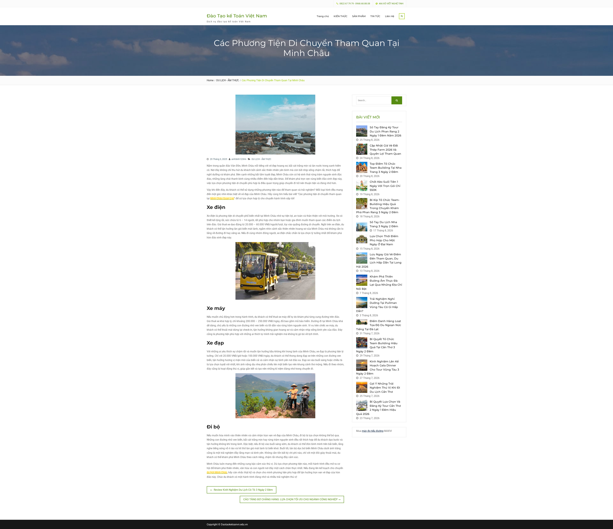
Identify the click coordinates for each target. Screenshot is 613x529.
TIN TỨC (375, 16)
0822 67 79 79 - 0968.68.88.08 (355, 3)
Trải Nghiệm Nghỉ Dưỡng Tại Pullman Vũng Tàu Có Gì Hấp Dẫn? (377, 305)
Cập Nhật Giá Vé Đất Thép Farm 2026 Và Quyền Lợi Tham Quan (385, 149)
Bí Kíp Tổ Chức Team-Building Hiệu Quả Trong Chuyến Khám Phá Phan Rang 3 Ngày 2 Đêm (378, 206)
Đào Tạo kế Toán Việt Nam (237, 16)
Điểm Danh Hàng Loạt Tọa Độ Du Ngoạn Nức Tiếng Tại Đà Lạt (378, 325)
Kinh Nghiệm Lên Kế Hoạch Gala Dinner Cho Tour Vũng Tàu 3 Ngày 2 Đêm (377, 367)
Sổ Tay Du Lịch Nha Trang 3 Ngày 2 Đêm (384, 224)
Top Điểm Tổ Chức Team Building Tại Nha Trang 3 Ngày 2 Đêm (385, 167)
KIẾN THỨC (340, 16)
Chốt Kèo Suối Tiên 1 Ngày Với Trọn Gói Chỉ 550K (385, 185)
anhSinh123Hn (238, 159)
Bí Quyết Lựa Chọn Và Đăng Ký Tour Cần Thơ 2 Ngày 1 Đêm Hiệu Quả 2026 (378, 408)
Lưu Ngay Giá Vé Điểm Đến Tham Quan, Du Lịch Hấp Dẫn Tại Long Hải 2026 (378, 260)
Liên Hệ (389, 16)
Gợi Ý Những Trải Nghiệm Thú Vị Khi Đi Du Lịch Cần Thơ (385, 387)
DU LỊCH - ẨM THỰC (261, 159)
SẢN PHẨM (359, 16)
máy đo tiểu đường (372, 430)
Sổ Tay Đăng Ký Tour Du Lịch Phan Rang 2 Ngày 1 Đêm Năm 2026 (385, 131)
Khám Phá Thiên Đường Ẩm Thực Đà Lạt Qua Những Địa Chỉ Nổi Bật (379, 282)
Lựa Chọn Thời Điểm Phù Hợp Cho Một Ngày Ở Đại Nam (384, 240)
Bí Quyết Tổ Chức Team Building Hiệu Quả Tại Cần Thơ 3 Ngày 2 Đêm (376, 345)
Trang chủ (323, 16)
